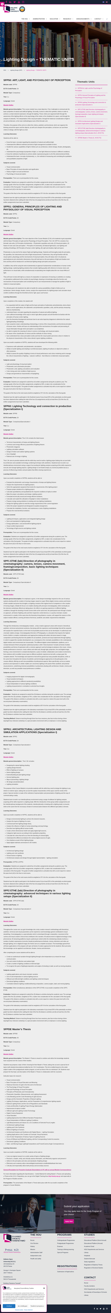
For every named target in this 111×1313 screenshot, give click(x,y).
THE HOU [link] (24, 19)
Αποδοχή (9, 1306)
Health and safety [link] (35, 1258)
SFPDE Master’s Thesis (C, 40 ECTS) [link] (89, 138)
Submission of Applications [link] (65, 1271)
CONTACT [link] (98, 19)
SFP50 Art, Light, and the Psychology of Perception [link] (88, 89)
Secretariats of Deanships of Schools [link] (95, 1292)
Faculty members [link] (89, 1286)
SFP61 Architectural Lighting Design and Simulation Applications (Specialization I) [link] (89, 122)
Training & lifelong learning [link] (65, 1249)
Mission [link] (32, 1249)
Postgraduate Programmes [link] (65, 1243)
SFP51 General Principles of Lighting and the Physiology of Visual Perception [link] (90, 96)
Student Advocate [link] (89, 1258)
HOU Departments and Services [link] (94, 1249)
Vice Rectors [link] (34, 1243)
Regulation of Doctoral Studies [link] (93, 1268)
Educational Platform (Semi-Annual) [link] (95, 1240)
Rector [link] (32, 1240)
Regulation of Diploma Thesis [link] (93, 1265)
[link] (2, 4)
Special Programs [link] (62, 1252)
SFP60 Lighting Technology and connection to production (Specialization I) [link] (90, 104)
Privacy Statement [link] (28, 1309)
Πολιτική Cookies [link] (19, 1309)
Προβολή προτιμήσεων (37, 1306)
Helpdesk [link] (87, 1255)
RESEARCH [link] (67, 19)
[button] (44, 1288)
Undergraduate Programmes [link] (66, 1240)
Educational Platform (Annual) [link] (93, 1243)
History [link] (32, 1246)
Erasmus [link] (60, 1246)
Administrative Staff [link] (36, 1252)
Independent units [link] (35, 1255)
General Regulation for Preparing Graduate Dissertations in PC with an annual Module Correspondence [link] (37, 1170)
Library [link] (86, 1252)
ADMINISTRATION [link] (39, 19)
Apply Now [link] (69, 1221)
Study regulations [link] (89, 1261)
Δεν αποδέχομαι (22, 1306)
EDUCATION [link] (54, 19)
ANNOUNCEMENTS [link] (82, 19)
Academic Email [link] (89, 1246)
